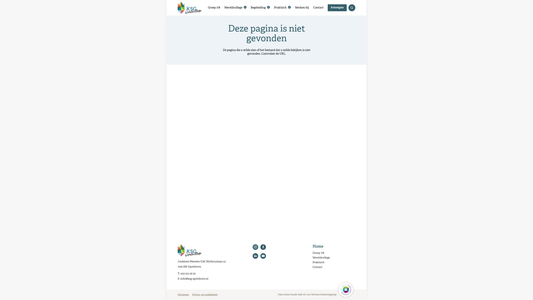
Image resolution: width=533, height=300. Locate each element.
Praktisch (280, 7)
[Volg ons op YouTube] (263, 256)
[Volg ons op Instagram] (255, 247)
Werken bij (302, 7)
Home (318, 246)
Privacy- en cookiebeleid (205, 294)
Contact (318, 7)
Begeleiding (258, 7)
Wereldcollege (233, 7)
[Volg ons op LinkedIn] (255, 256)
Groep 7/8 (214, 7)
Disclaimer (183, 294)
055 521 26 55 (188, 273)
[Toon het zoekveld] (351, 7)
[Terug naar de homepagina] (189, 8)
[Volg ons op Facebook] (263, 247)
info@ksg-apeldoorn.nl (194, 279)
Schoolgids (337, 7)
